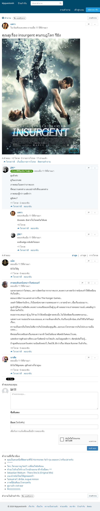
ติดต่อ (89, 506)
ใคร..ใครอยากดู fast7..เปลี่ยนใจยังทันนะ (25, 466)
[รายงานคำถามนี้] (89, 24)
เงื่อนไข (39, 506)
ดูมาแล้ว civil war (15, 485)
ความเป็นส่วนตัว (51, 506)
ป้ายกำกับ (81, 506)
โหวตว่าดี (10, 161)
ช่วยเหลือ (63, 506)
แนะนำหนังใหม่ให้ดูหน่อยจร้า (20, 476)
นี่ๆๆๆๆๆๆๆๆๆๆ (13, 489)
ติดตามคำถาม (44, 161)
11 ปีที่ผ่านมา (42, 27)
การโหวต (93, 255)
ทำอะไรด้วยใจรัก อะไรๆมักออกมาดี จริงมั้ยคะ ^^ (29, 469)
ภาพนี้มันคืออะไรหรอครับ (19, 482)
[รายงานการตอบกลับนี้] (89, 212)
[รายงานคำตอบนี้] (89, 168)
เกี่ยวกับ (31, 506)
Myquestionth (8, 3)
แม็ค (12, 260)
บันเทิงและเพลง (20, 27)
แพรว (12, 24)
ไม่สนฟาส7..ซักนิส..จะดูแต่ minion (23, 479)
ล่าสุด (74, 255)
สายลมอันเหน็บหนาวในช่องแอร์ (25, 282)
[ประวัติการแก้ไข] (89, 283)
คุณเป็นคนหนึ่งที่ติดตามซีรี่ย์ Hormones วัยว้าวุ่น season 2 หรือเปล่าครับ (40, 459)
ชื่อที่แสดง (15, 412)
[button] (93, 18)
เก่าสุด (83, 255)
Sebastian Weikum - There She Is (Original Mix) (30, 472)
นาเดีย (13, 357)
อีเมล (12, 422)
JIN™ (12, 167)
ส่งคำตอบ (92, 448)
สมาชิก (72, 506)
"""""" (10, 462)
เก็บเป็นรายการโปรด (26, 161)
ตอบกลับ (28, 206)
